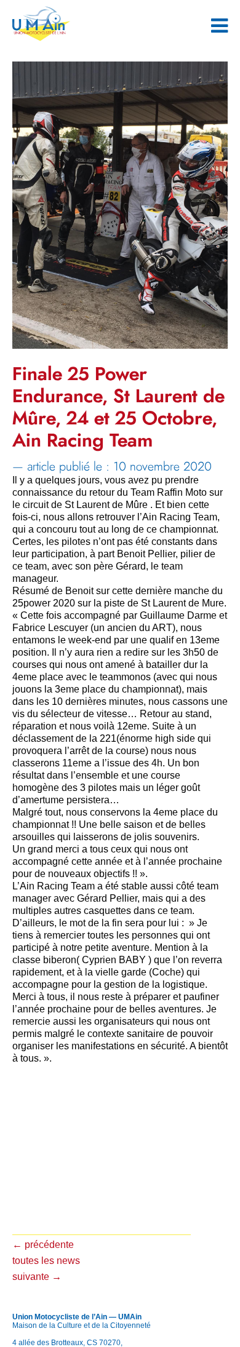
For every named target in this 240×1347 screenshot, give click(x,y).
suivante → (37, 1276)
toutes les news (46, 1260)
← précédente (43, 1244)
